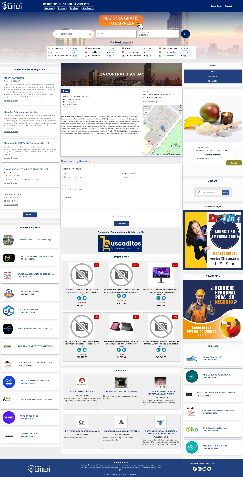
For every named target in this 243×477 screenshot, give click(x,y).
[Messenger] (85, 298)
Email (64, 174)
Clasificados (88, 8)
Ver (82, 284)
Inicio (213, 72)
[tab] (65, 91)
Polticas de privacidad (129, 474)
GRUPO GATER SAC (14, 78)
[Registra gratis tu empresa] (121, 22)
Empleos (74, 8)
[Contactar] (213, 239)
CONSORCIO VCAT (13, 194)
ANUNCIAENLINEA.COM (70, 116)
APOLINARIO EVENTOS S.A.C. (82, 392)
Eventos (61, 8)
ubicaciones (213, 81)
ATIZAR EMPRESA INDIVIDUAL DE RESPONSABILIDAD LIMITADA (160, 393)
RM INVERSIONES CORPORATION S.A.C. (82, 431)
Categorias (213, 76)
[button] (90, 34)
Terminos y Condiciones (112, 474)
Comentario (67, 197)
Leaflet (156, 155)
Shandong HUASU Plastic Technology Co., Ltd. (26, 143)
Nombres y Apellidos (129, 174)
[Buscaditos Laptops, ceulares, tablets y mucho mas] (120, 243)
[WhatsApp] (79, 298)
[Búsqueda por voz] (90, 34)
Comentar (121, 223)
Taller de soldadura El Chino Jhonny (121, 392)
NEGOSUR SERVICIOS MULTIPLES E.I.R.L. (122, 431)
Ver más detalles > (11, 101)
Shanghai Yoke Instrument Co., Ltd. (21, 112)
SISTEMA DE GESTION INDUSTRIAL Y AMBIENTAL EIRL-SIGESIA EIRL (161, 432)
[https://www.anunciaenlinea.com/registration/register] (213, 309)
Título (64, 185)
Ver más (30, 215)
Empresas (48, 8)
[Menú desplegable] (240, 6)
